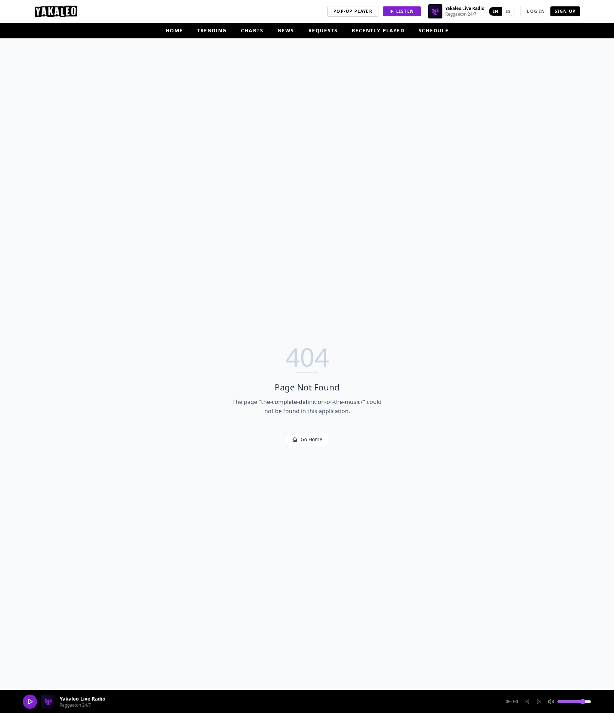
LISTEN (405, 11)
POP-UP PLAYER (352, 11)
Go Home (311, 439)
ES (508, 11)
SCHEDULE (433, 30)
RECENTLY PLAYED (378, 30)
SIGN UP (565, 11)
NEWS (286, 30)
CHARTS (252, 30)
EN (495, 11)
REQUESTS (323, 30)
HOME (174, 30)
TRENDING (211, 30)
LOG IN (536, 11)
